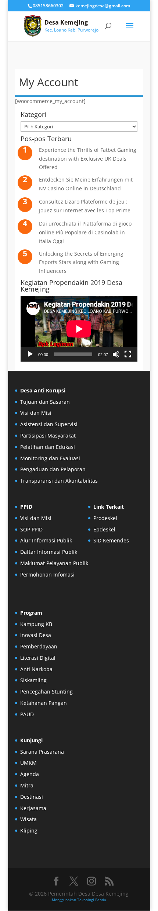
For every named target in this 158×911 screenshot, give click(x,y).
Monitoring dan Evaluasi (50, 458)
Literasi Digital (37, 657)
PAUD (27, 714)
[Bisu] (116, 354)
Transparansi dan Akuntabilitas (59, 480)
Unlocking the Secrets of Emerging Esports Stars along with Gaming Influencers (81, 262)
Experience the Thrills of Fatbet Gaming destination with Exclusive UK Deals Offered (87, 158)
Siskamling (33, 680)
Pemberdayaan (38, 646)
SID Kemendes (111, 540)
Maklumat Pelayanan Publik (54, 563)
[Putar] (30, 354)
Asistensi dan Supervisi (49, 424)
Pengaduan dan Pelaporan (53, 469)
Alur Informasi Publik (46, 540)
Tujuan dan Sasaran (45, 401)
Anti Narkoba (36, 669)
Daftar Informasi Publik (48, 551)
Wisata (28, 819)
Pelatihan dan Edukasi (47, 446)
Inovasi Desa (35, 635)
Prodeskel (105, 518)
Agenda (29, 774)
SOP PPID (31, 529)
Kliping (28, 830)
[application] (79, 329)
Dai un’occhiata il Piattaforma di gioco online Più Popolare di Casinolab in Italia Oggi (85, 232)
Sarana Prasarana (42, 751)
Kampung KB (36, 624)
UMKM (28, 762)
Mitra (26, 785)
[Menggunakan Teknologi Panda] (33, 25)
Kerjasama (33, 808)
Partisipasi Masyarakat (48, 435)
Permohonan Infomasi (47, 574)
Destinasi (31, 796)
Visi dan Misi (35, 412)
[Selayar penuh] (128, 354)
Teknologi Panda (91, 899)
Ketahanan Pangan (43, 702)
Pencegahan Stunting (46, 691)
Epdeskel (104, 529)
